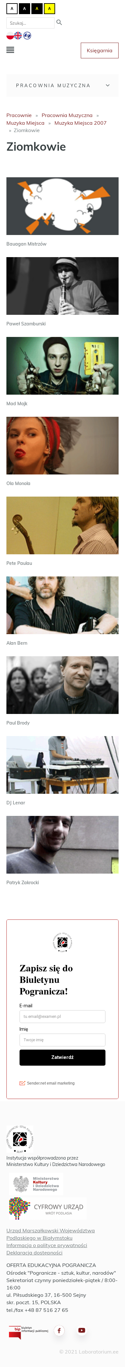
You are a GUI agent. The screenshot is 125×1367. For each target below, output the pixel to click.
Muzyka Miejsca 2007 (80, 123)
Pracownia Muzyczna (53, 85)
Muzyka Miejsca (25, 123)
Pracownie (19, 115)
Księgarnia (100, 50)
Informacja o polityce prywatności (46, 1245)
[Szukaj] (59, 23)
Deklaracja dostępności (34, 1252)
